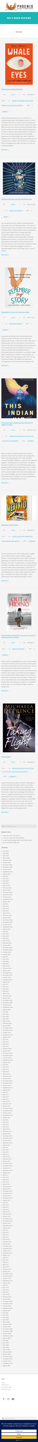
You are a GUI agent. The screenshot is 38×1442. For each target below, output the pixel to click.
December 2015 (7, 1136)
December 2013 (7, 1191)
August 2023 (6, 929)
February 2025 (7, 888)
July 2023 (5, 931)
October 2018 (7, 1058)
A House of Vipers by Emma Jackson (13, 838)
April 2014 (6, 1182)
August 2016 (6, 1117)
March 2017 (6, 1101)
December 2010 (7, 1274)
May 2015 (6, 1152)
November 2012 (7, 1221)
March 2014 (6, 1184)
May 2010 (6, 1290)
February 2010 (7, 1297)
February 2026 (7, 860)
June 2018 (6, 1067)
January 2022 (7, 970)
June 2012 (6, 1232)
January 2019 (7, 1051)
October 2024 (7, 897)
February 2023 (7, 943)
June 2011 (6, 1260)
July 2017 (5, 1092)
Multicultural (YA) (28, 436)
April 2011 (6, 1264)
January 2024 (7, 918)
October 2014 (7, 1168)
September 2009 (8, 1308)
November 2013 (7, 1193)
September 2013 (8, 1198)
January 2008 (7, 1354)
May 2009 (6, 1317)
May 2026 (6, 853)
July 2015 (5, 1147)
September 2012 (8, 1225)
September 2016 (8, 1115)
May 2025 (6, 881)
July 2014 (5, 1175)
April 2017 (6, 1099)
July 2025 (5, 876)
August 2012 (6, 1228)
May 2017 (6, 1097)
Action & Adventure (18, 536)
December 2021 (7, 973)
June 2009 (6, 1315)
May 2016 (6, 1124)
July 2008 (5, 1340)
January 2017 (7, 1106)
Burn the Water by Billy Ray (11, 842)
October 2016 (7, 1113)
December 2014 (7, 1163)
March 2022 (6, 966)
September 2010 (8, 1281)
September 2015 (8, 1143)
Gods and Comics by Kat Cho (11, 835)
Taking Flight (6, 757)
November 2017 (7, 1083)
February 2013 (7, 1214)
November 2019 (7, 1030)
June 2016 (6, 1122)
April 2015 (6, 1154)
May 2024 (6, 908)
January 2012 (7, 1244)
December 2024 (7, 892)
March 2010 (6, 1294)
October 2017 (7, 1085)
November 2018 (7, 1055)
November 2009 (7, 1304)
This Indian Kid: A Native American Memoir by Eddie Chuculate (17, 424)
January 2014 (7, 1189)
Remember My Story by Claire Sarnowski (15, 312)
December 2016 (7, 1108)
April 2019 (6, 1046)
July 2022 (5, 957)
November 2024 (7, 895)
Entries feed (4, 1385)
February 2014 (7, 1186)
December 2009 (7, 1301)
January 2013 (7, 1216)
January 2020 (7, 1026)
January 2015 (7, 1161)
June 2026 (6, 851)
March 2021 (6, 993)
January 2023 (7, 945)
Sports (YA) (7, 771)
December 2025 (7, 865)
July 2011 (5, 1258)
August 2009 (6, 1310)
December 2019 (7, 1028)
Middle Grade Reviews (15, 323)
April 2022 (6, 963)
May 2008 (6, 1345)
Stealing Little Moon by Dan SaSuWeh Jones (16, 199)
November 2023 (7, 922)
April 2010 (6, 1292)
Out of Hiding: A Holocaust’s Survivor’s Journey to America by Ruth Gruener (18, 636)
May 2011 (6, 1262)
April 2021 (6, 991)
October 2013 (7, 1196)
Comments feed (6, 1387)
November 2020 (7, 1003)
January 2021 (7, 998)
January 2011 (7, 1271)
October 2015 (7, 1140)
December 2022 (7, 947)
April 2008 (6, 1347)
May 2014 (6, 1179)
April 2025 (6, 883)
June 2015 (6, 1150)
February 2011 (7, 1269)
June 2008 (6, 1343)
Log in (3, 1382)
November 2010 (7, 1276)
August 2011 (6, 1255)
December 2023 (7, 920)
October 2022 (7, 952)
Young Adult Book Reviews (15, 105)
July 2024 (5, 904)
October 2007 (7, 1361)
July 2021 (5, 984)
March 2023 (6, 941)
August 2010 (6, 1283)
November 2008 (7, 1331)
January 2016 (7, 1134)
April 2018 (6, 1071)
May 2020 (6, 1016)
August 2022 (6, 954)
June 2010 (6, 1287)
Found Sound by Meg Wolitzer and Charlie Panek (17, 840)
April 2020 (6, 1019)
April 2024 (6, 911)
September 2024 (8, 899)
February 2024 (7, 915)
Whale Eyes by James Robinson (12, 89)
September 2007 (8, 1363)
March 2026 (6, 858)
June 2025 (6, 878)
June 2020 (6, 1014)
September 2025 (8, 872)
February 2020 (7, 1023)
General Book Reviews (18, 101)
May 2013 (6, 1207)
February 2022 (7, 968)
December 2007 (7, 1356)
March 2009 (6, 1322)
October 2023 (7, 924)
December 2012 (7, 1219)
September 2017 (8, 1088)
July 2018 (5, 1065)
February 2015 (7, 1159)
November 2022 (7, 950)
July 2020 (5, 1012)
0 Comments (30, 441)
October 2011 (7, 1251)
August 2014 (6, 1173)
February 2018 (7, 1076)
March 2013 (6, 1212)
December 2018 (7, 1053)
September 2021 (8, 980)
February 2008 (7, 1352)
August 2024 (6, 901)
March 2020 (6, 1021)
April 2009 (6, 1320)
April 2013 (6, 1209)
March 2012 (6, 1239)
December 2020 (7, 1000)
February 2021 (7, 996)
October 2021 (7, 977)
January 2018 (7, 1078)
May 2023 (6, 936)
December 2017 (7, 1081)
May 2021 (6, 989)
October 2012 (7, 1223)
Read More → (5, 149)
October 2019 (7, 1032)
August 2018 (6, 1062)
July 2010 (5, 1285)
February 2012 (7, 1241)
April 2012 (6, 1237)
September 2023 (8, 927)
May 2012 (6, 1235)
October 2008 (7, 1333)
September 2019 (8, 1035)
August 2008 (6, 1338)
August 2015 (6, 1145)
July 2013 (5, 1202)
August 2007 (6, 1366)
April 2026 (6, 856)
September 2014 (8, 1170)
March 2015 (6, 1156)
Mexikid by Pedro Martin (9, 525)
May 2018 (6, 1069)
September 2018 (8, 1060)
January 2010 (7, 1299)
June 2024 (6, 906)
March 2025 (6, 885)
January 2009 (7, 1326)
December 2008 (7, 1329)
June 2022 (6, 959)
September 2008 (8, 1336)
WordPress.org (5, 1389)
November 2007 (7, 1359)
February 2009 (7, 1324)
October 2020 (7, 1005)
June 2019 (6, 1042)
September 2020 (8, 1007)
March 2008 (6, 1349)
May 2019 (6, 1044)
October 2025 (7, 869)
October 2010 (7, 1278)
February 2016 (7, 1131)
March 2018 (6, 1074)
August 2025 (6, 874)
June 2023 (6, 934)
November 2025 (7, 867)
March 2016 (6, 1129)
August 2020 (6, 1009)
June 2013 (6, 1205)
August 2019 (6, 1037)
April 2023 (6, 938)
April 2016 (6, 1127)
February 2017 (7, 1104)
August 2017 (6, 1090)
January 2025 (7, 890)
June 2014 (6, 1177)
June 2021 (6, 986)
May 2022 (6, 961)
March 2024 (6, 913)
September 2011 (8, 1253)
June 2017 (6, 1094)
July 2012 (5, 1230)
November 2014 (7, 1166)
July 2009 (5, 1313)
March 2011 (6, 1267)
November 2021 (7, 975)
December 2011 (7, 1246)
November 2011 (7, 1248)
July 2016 (5, 1120)
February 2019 (7, 1048)
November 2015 (7, 1138)
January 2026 (7, 862)
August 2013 (6, 1200)
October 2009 (7, 1306)
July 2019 (5, 1039)
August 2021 (6, 982)
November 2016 (7, 1111)
